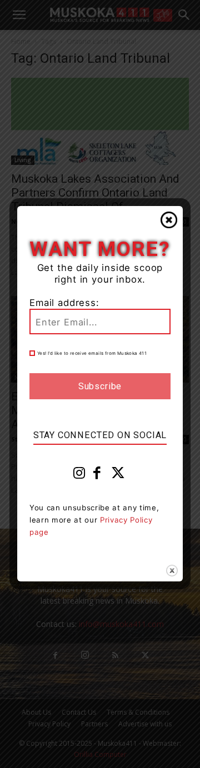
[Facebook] (97, 475)
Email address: (64, 302)
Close (169, 220)
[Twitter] (118, 475)
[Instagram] (79, 475)
